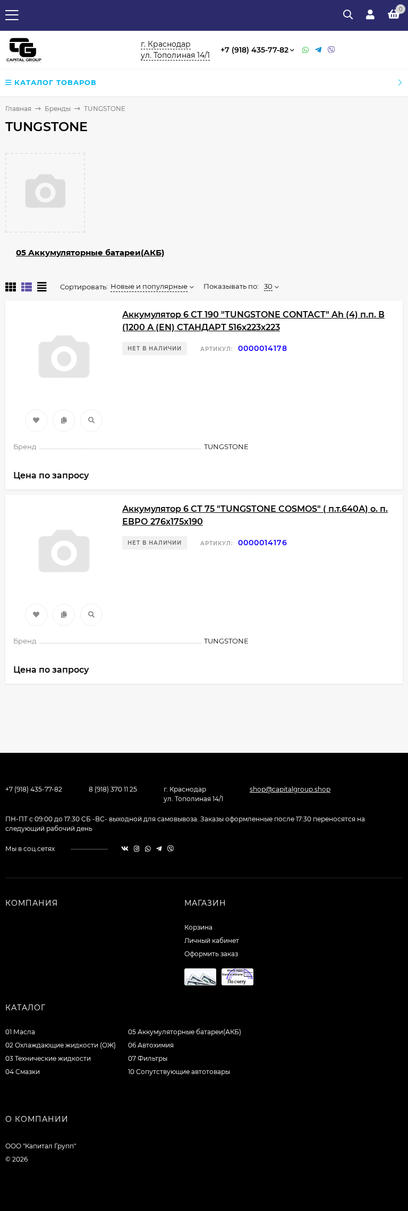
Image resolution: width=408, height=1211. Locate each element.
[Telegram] (318, 50)
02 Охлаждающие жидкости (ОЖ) (60, 1045)
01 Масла (20, 1032)
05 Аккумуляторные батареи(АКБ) (90, 252)
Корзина (198, 927)
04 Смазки (22, 1072)
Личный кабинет (211, 940)
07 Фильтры (147, 1058)
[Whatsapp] (306, 50)
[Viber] (331, 50)
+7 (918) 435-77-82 (254, 50)
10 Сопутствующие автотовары (179, 1072)
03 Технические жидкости (48, 1058)
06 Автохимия (151, 1045)
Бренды (58, 109)
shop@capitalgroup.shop (290, 789)
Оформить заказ (211, 954)
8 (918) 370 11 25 (113, 789)
